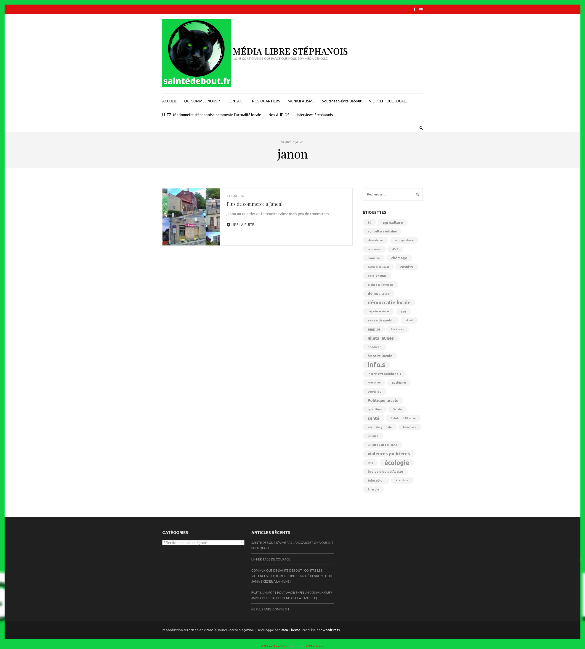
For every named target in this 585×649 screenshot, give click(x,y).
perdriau (375, 391)
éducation (376, 480)
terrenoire (409, 427)
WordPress (331, 630)
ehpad (409, 320)
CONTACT (236, 101)
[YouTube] (421, 9)
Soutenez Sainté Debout (342, 101)
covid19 (406, 267)
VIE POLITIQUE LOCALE (388, 101)
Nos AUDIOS (279, 115)
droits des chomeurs (381, 284)
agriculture (393, 222)
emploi (374, 329)
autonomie (374, 249)
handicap (375, 347)
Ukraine (373, 435)
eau (403, 311)
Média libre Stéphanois (290, 51)
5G (369, 222)
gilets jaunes (381, 338)
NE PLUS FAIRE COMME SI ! (270, 609)
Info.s (376, 364)
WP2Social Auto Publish (275, 646)
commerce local (378, 266)
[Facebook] (415, 9)
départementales (378, 311)
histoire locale (380, 356)
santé (373, 418)
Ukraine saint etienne (382, 444)
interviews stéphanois (384, 373)
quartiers (375, 409)
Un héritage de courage (270, 559)
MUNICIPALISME (301, 101)
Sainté (397, 409)
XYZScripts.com (315, 646)
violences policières (389, 453)
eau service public (381, 320)
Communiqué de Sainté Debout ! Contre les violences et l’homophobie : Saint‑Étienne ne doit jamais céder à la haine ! (292, 576)
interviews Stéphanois (315, 115)
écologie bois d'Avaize (385, 471)
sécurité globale (380, 427)
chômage (399, 258)
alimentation (375, 240)
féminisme (397, 329)
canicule (374, 258)
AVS (395, 249)
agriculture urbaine (382, 231)
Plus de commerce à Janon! (254, 204)
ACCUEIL (169, 101)
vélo (370, 462)
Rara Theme (290, 630)
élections (402, 480)
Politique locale (383, 400)
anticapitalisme (404, 240)
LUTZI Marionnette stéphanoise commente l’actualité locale (211, 115)
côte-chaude (377, 275)
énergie (373, 489)
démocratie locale (389, 302)
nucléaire (399, 382)
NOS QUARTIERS (266, 101)
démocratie (379, 293)
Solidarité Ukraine (403, 418)
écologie (396, 462)
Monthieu (374, 382)
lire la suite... (243, 225)
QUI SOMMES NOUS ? (202, 101)
